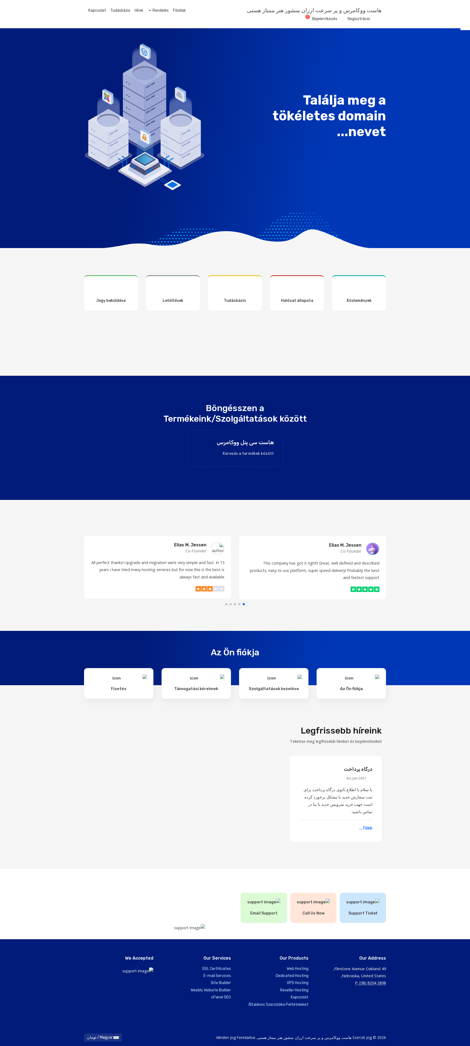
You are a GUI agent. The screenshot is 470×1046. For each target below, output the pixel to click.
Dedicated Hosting (292, 975)
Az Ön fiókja (351, 688)
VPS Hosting (297, 983)
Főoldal (179, 10)
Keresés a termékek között (248, 453)
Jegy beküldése (111, 300)
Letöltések (173, 300)
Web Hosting (297, 968)
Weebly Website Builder (211, 990)
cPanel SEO (221, 997)
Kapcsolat (97, 10)
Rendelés (160, 10)
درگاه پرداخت (358, 769)
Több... (365, 828)
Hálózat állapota (297, 300)
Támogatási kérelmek (196, 688)
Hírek (139, 10)
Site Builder (221, 983)
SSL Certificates (216, 968)
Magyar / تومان (100, 1037)
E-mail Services (217, 975)
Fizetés (118, 688)
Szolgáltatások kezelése (274, 688)
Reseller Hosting (294, 990)
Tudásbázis (120, 10)
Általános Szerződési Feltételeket (278, 1004)
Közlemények (359, 300)
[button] (244, 604)
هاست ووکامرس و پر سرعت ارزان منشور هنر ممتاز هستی (314, 10)
